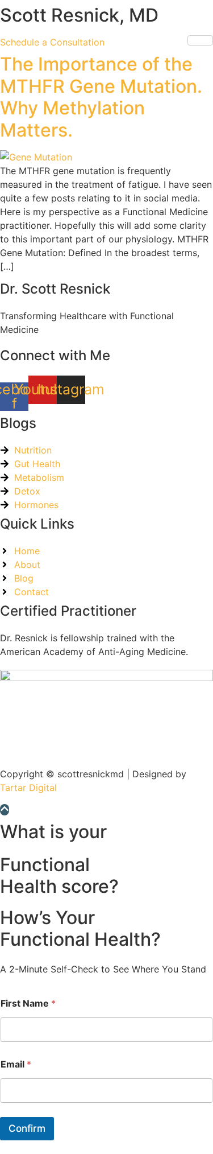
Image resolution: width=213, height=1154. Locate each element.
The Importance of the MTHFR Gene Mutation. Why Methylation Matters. (101, 97)
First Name (28, 1003)
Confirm (27, 1128)
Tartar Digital (28, 787)
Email (16, 1064)
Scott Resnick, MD (79, 15)
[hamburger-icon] (200, 40)
